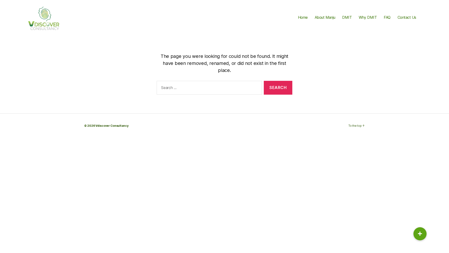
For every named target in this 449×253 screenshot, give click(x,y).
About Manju (325, 17)
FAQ (387, 17)
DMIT (347, 17)
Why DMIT (368, 17)
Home (303, 17)
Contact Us (407, 17)
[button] (420, 233)
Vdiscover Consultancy (111, 125)
